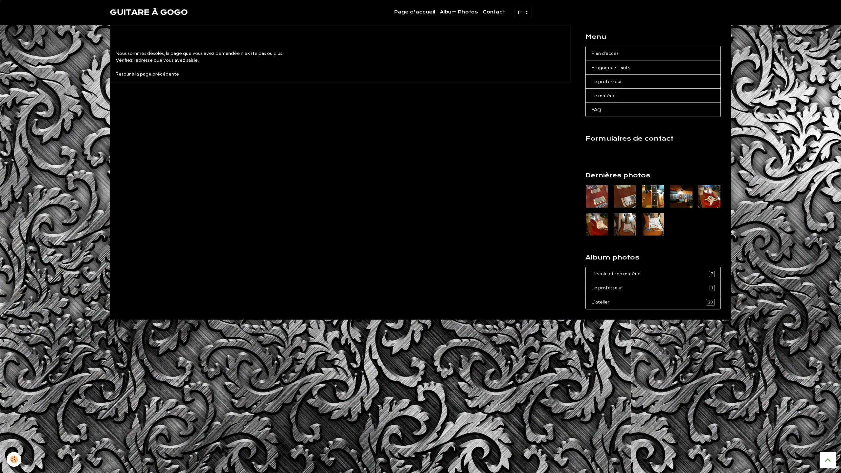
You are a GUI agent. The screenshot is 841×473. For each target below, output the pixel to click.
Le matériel (604, 96)
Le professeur (607, 81)
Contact (494, 12)
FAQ (596, 110)
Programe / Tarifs (611, 67)
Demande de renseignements (621, 150)
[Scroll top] (828, 460)
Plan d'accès (605, 53)
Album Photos (459, 12)
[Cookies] (14, 459)
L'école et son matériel (652, 274)
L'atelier (652, 302)
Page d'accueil (414, 12)
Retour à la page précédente (147, 74)
